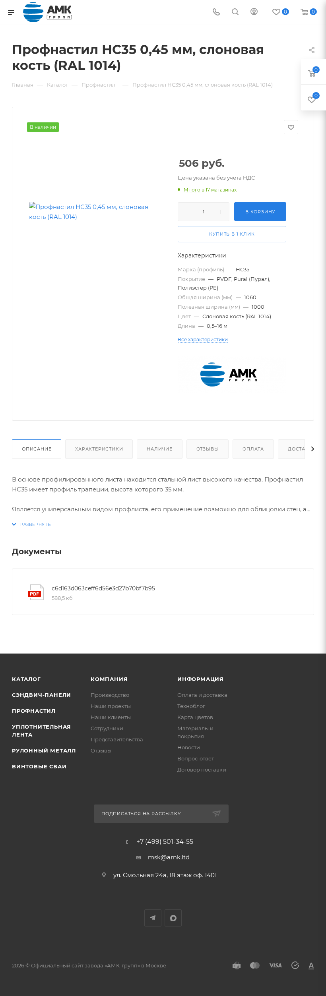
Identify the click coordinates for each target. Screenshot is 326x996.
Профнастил (34, 711)
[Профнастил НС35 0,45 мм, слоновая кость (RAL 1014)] (96, 211)
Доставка (302, 449)
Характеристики (99, 449)
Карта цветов (195, 717)
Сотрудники (107, 728)
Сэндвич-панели (41, 695)
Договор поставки (201, 769)
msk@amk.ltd (169, 857)
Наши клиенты (111, 717)
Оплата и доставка (202, 695)
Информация (200, 679)
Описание (36, 449)
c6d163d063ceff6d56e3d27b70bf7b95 (103, 588)
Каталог (26, 679)
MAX (173, 917)
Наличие (160, 449)
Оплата (253, 449)
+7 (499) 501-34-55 (164, 842)
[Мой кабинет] (254, 12)
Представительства (117, 739)
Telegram (152, 917)
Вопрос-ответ (195, 758)
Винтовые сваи (39, 766)
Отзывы (207, 449)
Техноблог (191, 706)
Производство (110, 695)
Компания (109, 679)
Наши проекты (111, 706)
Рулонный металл (44, 750)
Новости (188, 747)
